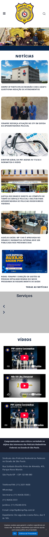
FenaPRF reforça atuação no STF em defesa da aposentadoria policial (23, 124)
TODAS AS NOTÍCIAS (37, 287)
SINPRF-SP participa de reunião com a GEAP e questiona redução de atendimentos (23, 88)
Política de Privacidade (28, 533)
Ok (15, 533)
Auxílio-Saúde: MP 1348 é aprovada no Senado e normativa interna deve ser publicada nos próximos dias (20, 240)
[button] (22, 306)
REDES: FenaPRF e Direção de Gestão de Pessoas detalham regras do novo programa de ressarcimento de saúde (20, 279)
